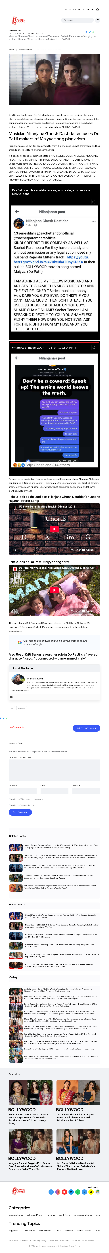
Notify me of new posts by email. (23, 805)
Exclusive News (16, 1215)
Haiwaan (69, 1230)
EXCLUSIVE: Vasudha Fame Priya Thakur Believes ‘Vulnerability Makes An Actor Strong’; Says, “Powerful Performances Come (59, 965)
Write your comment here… (21, 757)
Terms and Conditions (59, 1240)
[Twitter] (71, 1192)
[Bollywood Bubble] (18, 20)
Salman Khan (45, 1230)
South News (64, 1215)
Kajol (12, 708)
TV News (50, 1215)
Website (76, 785)
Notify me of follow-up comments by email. (27, 799)
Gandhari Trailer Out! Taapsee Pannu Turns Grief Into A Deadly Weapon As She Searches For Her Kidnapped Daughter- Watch (58, 876)
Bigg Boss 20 (15, 1230)
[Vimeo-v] (77, 1192)
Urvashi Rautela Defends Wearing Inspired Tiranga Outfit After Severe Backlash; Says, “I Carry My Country (60, 916)
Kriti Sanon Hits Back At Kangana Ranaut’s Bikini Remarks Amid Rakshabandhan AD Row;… (75, 1117)
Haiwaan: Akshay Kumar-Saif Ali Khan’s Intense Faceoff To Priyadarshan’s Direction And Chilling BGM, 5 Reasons (61, 936)
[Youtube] (64, 1192)
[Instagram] (57, 1192)
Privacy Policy (39, 1240)
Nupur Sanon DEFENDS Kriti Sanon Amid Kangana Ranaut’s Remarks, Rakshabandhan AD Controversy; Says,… (28, 1119)
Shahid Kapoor (84, 1230)
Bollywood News (34, 1215)
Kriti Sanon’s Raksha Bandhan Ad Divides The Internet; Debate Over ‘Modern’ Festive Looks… (76, 1166)
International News (83, 1215)
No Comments (37, 33)
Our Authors (88, 1240)
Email (44, 785)
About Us (13, 1240)
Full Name (13, 785)
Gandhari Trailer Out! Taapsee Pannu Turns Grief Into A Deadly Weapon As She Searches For (59, 945)
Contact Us (25, 1240)
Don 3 (58, 1230)
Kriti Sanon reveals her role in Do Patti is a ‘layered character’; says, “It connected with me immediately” (53, 656)
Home (11, 49)
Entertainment (26, 49)
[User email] (11, 697)
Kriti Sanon (22, 708)
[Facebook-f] (51, 1192)
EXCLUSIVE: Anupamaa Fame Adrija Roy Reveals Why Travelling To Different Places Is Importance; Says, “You (62, 955)
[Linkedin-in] (84, 1192)
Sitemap (76, 1240)
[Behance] (97, 1192)
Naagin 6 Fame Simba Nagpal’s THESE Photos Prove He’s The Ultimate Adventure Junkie (59, 1049)
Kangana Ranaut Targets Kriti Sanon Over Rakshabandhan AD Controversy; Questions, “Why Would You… (31, 1166)
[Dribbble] (91, 1192)
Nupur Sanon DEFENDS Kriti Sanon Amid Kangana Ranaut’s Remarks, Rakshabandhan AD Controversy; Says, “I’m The (62, 926)
